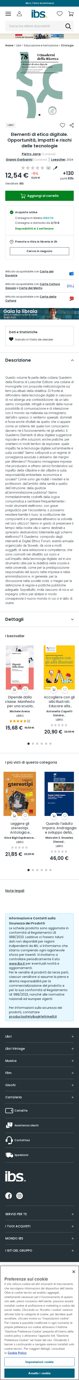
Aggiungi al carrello (43, 196)
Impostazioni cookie (39, 1362)
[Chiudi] (74, 1272)
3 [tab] (37, 744)
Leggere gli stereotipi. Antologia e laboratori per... (20, 828)
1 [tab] (39, 115)
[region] (39, 1323)
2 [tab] (33, 744)
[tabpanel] (39, 85)
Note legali (14, 890)
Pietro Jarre (31, 154)
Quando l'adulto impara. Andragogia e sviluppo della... (59, 828)
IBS (21, 183)
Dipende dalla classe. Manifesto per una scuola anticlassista (20, 702)
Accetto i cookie (39, 1373)
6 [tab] (50, 744)
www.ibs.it (17, 963)
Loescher (58, 159)
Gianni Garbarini (19, 159)
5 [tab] (46, 744)
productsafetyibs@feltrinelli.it (33, 1016)
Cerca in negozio (39, 251)
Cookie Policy (17, 1353)
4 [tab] (42, 744)
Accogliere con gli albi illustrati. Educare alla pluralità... (59, 702)
